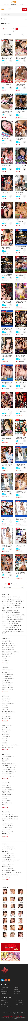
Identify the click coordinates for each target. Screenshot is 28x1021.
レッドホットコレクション (10, 875)
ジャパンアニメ (7, 827)
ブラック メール (7, 802)
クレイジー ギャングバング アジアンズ (21, 139)
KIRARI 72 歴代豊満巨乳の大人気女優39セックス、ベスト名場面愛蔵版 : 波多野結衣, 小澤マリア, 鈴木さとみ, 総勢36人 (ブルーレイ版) (21, 247)
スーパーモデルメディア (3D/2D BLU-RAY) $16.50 (13, 632)
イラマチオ (6, 680)
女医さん (5, 709)
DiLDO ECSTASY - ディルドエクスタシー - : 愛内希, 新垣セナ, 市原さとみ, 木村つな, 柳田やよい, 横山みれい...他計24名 (21, 274)
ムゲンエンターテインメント (10, 859)
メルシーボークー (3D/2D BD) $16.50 (11, 621)
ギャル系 (5, 732)
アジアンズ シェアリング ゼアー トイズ (7, 112)
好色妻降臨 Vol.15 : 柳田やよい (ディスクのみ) (21, 492)
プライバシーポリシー (6, 1006)
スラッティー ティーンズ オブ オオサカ (21, 220)
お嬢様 (4, 742)
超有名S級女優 (7, 641)
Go (22, 34)
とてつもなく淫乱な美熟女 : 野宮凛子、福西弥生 (7, 465)
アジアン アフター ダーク (6, 220)
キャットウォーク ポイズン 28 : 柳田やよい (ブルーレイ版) (21, 518)
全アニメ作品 (6, 787)
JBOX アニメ (6, 829)
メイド (5, 705)
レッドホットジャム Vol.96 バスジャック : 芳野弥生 (20, 573)
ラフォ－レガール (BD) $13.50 (10, 627)
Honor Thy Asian (5, 138)
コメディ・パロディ (8, 776)
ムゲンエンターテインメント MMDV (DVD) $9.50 (13, 608)
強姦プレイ (5, 796)
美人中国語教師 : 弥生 (6, 572)
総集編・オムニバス (8, 763)
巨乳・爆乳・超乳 (8, 643)
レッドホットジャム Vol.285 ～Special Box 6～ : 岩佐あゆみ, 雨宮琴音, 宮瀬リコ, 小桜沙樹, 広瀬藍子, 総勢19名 (7, 302)
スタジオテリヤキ (8, 855)
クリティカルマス (7, 825)
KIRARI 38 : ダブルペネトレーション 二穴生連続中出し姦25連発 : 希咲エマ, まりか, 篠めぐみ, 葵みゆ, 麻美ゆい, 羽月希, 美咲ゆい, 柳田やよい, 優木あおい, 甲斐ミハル (21, 329)
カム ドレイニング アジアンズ (20, 112)
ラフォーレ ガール (8, 853)
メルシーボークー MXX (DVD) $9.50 (11, 605)
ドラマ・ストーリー (8, 767)
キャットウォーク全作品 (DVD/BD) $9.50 (12, 619)
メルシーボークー (8, 862)
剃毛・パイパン (7, 689)
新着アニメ (6, 785)
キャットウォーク (8, 847)
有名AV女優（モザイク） (9, 765)
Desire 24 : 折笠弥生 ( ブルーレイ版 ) (20, 465)
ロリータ (5, 727)
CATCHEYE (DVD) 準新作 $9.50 (10, 610)
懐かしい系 (5, 758)
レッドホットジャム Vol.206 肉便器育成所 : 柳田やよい (21, 410)
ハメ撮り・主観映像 (8, 678)
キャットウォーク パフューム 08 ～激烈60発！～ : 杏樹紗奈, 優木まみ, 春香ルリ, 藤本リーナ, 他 (21, 383)
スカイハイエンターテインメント (12, 872)
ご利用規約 (3, 993)
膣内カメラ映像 (7, 685)
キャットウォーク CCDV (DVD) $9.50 (11, 599)
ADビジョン (6, 821)
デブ (4, 658)
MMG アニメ (6, 834)
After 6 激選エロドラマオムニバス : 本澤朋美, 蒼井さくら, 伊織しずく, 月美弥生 (7, 248)
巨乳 (4, 805)
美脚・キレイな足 (8, 649)
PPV (9, 9)
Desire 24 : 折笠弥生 (6, 491)
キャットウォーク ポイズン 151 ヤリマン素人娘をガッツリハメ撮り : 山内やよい (7, 57)
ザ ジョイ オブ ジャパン (6, 193)
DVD (2, 9)
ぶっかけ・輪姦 (7, 683)
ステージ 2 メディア (8, 857)
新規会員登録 (17, 991)
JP (22, 4)
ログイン (6, 4)
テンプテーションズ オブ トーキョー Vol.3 (21, 166)
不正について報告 (5, 1002)
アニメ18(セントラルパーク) (10, 816)
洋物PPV (16, 989)
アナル (4, 798)
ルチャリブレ (6, 877)
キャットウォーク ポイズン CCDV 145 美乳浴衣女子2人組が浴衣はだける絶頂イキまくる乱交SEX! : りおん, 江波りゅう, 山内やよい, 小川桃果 (21, 57)
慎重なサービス (19, 1004)
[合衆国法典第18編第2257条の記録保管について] (14, 1016)
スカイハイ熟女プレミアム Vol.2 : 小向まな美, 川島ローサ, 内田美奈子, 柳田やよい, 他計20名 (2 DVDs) (21, 356)
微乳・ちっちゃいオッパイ (10, 651)
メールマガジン (17, 993)
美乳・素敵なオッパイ (9, 645)
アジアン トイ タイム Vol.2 (6, 85)
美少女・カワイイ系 (8, 654)
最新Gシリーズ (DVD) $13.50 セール (11, 597)
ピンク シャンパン (8, 864)
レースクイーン (7, 718)
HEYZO (5, 851)
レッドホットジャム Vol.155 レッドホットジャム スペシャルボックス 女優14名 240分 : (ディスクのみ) (21, 546)
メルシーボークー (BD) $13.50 (10, 623)
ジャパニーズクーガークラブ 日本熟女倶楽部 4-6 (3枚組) (7, 356)
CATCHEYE (6, 866)
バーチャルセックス (8, 756)
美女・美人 (6, 656)
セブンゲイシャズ (7, 814)
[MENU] (26, 18)
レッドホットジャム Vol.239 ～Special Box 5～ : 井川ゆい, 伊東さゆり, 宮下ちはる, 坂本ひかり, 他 (7, 410)
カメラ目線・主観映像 (9, 771)
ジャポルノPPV (17, 987)
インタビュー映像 (7, 774)
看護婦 (5, 707)
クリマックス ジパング (9, 870)
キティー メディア (7, 831)
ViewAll (4, 663)
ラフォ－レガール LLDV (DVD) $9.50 (11, 603)
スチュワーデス (7, 714)
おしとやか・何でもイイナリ (10, 745)
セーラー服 (6, 699)
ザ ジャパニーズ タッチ (6, 166)
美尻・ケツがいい (8, 647)
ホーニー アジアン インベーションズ (20, 193)
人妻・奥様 (6, 736)
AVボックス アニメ (7, 823)
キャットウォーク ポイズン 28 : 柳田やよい (7, 546)
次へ (14, 31)
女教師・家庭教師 (8, 703)
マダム (5, 740)
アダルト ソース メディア (10, 818)
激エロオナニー (7, 687)
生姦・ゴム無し (7, 670)
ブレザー (5, 701)
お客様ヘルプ (14, 4)
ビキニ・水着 (6, 800)
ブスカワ (5, 660)
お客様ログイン (4, 991)
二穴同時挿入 (6, 676)
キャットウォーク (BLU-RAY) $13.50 (11, 617)
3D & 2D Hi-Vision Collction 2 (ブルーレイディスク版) (7, 518)
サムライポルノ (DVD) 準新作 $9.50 (11, 613)
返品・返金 (3, 1004)
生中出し (6, 672)
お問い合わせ (19, 1000)
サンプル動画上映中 (8, 790)
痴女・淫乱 (6, 730)
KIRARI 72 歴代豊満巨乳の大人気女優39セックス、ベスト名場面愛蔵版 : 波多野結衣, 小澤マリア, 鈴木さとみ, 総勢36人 (7, 274)
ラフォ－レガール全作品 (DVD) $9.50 (11, 629)
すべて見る (5, 879)
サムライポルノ (7, 868)
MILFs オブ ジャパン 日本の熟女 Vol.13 (21, 302)
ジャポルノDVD (4, 987)
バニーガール (6, 716)
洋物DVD (3, 989)
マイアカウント (19, 1002)
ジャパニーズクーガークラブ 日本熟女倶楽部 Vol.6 (7, 437)
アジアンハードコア (8, 769)
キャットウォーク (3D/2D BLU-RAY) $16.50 (13, 615)
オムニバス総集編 (7, 794)
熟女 (4, 738)
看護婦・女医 (6, 792)
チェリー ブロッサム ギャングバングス (20, 85)
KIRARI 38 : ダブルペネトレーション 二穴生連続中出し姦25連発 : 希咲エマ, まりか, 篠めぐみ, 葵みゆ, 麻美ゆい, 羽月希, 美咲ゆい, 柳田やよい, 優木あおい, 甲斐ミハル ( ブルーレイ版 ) (7, 329)
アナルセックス (7, 674)
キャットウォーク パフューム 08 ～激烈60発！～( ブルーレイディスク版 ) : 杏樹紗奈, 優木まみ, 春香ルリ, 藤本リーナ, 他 (7, 383)
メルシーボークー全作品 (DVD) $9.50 (11, 625)
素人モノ (5, 761)
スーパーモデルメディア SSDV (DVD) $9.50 (13, 601)
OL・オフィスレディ (8, 711)
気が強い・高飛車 (7, 747)
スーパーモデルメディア (9, 849)
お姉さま (5, 734)
